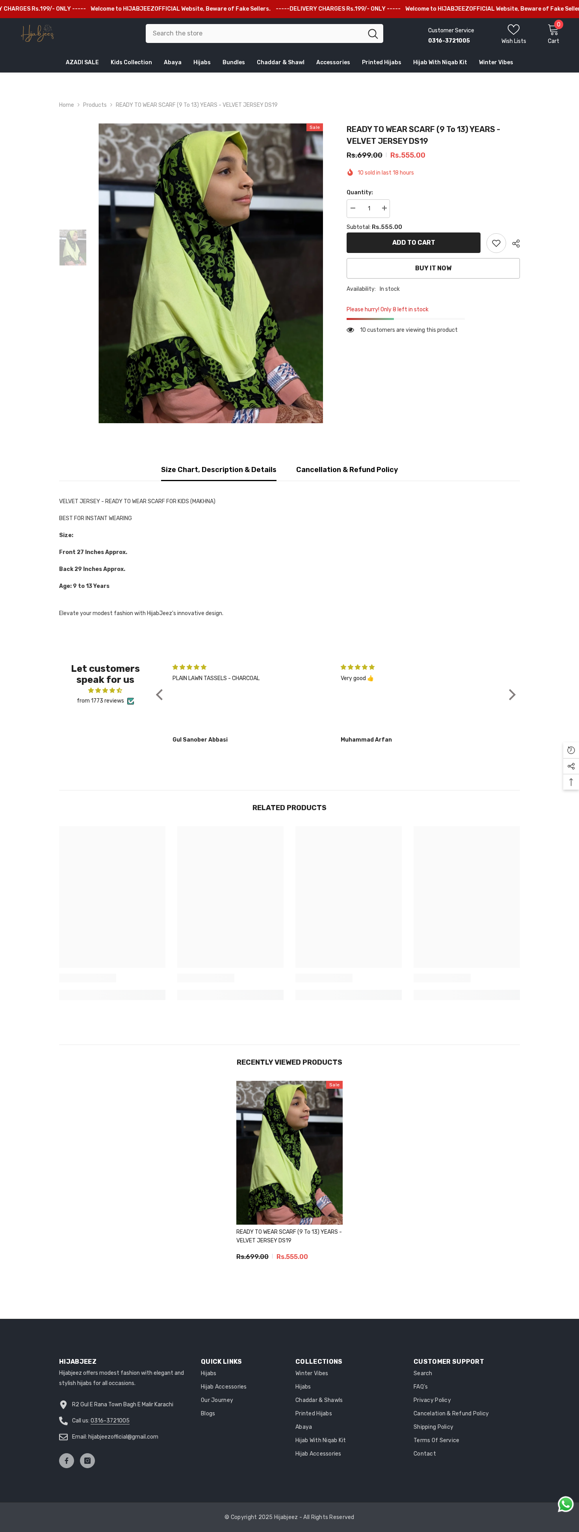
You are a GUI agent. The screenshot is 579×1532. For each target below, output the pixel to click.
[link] (496, 243)
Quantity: (360, 192)
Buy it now (433, 268)
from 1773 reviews (100, 700)
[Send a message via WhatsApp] (566, 1504)
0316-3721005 (110, 1420)
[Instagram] (87, 1460)
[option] (210, 273)
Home (66, 105)
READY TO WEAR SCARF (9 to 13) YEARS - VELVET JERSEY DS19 (289, 1236)
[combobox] (254, 33)
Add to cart (413, 242)
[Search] (264, 33)
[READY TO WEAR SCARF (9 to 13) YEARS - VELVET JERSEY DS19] (289, 1153)
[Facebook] (66, 1460)
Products (95, 105)
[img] (105, 690)
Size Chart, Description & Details (219, 469)
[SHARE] (513, 243)
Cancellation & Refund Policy (347, 469)
